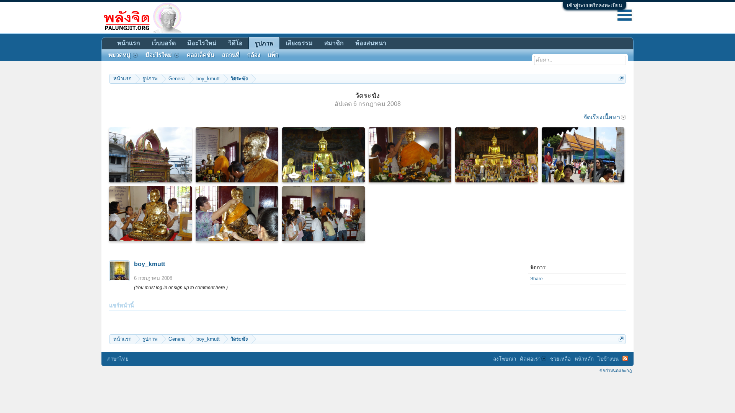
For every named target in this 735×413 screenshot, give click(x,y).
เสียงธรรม (299, 43)
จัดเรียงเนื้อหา (601, 117)
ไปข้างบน (608, 359)
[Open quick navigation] (621, 78)
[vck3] (237, 213)
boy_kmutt (149, 264)
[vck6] (323, 154)
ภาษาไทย (118, 359)
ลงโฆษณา (504, 359)
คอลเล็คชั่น (200, 55)
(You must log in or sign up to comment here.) (181, 287)
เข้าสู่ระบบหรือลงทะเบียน (594, 5)
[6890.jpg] (150, 213)
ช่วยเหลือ (560, 359)
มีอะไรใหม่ (202, 43)
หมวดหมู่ (119, 55)
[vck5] (237, 154)
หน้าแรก (128, 43)
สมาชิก (334, 43)
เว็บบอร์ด (164, 43)
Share (536, 278)
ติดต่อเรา (530, 359)
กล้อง (253, 55)
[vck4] (410, 154)
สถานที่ (231, 55)
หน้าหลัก (584, 359)
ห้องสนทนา (370, 43)
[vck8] (583, 154)
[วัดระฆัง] (323, 213)
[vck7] (496, 154)
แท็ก (273, 55)
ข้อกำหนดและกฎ (615, 370)
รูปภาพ (264, 43)
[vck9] (150, 154)
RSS (625, 358)
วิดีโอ (235, 43)
